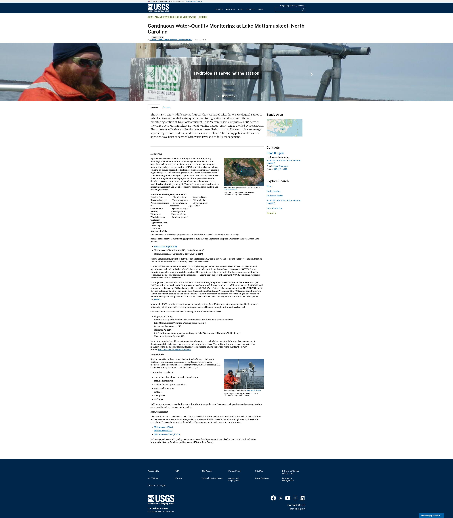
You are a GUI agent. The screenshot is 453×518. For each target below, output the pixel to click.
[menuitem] (219, 8)
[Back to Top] (444, 509)
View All (271, 213)
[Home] (158, 11)
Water (269, 186)
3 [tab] (226, 96)
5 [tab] (234, 96)
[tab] (154, 107)
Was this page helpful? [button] (431, 515)
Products (230, 9)
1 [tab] (219, 96)
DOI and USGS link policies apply (290, 472)
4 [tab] (230, 96)
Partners (166, 107)
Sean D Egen (275, 153)
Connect (251, 9)
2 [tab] (223, 96)
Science (219, 9)
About (261, 9)
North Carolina (274, 191)
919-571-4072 (280, 169)
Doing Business (262, 478)
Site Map (259, 471)
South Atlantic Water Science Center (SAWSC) (172, 17)
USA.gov (178, 478)
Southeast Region (275, 196)
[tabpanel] (226, 72)
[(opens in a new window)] (273, 498)
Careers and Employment (234, 479)
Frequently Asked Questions (292, 5)
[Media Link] (244, 172)
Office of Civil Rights (157, 485)
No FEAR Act (153, 478)
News (240, 9)
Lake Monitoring (274, 208)
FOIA (177, 471)
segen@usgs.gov (281, 166)
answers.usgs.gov (297, 509)
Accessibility (153, 471)
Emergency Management (288, 479)
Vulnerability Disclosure (211, 478)
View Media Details (230, 189)
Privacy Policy (234, 471)
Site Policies (206, 471)
